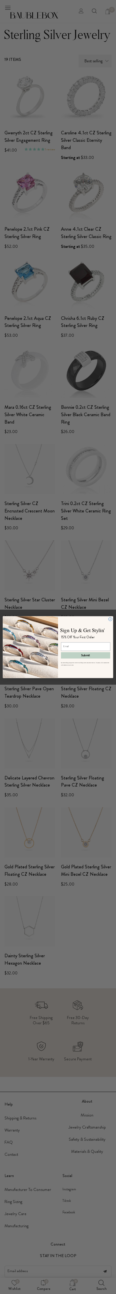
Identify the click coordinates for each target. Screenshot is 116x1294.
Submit (85, 655)
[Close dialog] (110, 619)
